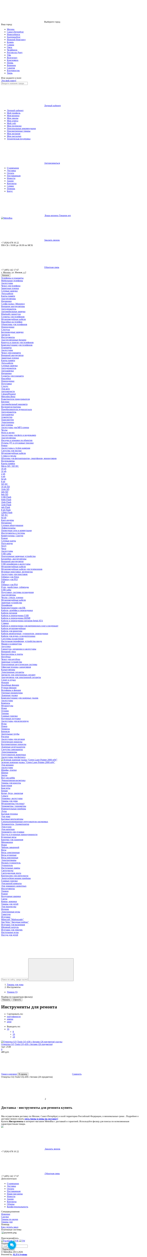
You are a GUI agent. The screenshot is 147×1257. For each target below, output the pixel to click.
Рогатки (5, 736)
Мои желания (13, 133)
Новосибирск (13, 34)
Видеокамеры (8, 461)
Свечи (4, 899)
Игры (4, 723)
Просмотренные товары (18, 131)
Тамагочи (6, 914)
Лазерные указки (9, 695)
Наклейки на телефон (11, 322)
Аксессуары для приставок (14, 574)
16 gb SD (5, 486)
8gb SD (4, 494)
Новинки (5, 1214)
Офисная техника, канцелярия (16, 667)
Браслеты (5, 788)
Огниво (5, 711)
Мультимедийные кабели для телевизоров (21, 569)
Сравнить (77, 1074)
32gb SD (5, 489)
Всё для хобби (8, 778)
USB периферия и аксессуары (15, 564)
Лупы (4, 811)
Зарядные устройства (11, 602)
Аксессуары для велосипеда (15, 721)
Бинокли (5, 731)
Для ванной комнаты (11, 883)
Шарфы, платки (9, 770)
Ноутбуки (6, 656)
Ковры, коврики (9, 901)
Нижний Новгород (16, 39)
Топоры (5, 713)
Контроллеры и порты (12, 654)
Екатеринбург (14, 37)
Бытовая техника (9, 814)
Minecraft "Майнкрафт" (12, 919)
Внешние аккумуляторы (13, 306)
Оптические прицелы (11, 741)
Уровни (5, 891)
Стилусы (5, 329)
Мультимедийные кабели (13, 319)
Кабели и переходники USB (15, 615)
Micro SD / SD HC (10, 466)
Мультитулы (7, 705)
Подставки (6, 383)
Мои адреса (12, 121)
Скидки (5, 1216)
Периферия (6, 605)
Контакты (12, 183)
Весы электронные (10, 852)
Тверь (9, 73)
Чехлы (4, 430)
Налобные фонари (10, 685)
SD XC (4, 515)
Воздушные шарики (11, 896)
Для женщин (7, 765)
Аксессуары (7, 283)
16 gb (3, 468)
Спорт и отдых (8, 680)
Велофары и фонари (11, 690)
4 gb (3, 476)
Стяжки (5, 623)
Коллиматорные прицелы (13, 744)
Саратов (11, 68)
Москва (10, 29)
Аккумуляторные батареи (13, 340)
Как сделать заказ (9, 1227)
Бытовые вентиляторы (12, 819)
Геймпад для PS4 (9, 584)
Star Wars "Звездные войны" (15, 922)
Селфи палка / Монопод (13, 304)
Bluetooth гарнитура (11, 314)
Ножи (4, 708)
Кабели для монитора (11, 631)
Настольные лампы (10, 868)
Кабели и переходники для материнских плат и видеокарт (29, 626)
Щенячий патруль (10, 927)
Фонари (5, 682)
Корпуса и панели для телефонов (17, 342)
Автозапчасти (8, 391)
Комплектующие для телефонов (16, 345)
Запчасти (5, 334)
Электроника (7, 422)
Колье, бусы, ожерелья (12, 793)
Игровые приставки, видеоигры (17, 571)
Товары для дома (9, 801)
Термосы (5, 729)
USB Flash (6, 497)
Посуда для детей (9, 935)
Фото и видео (7, 432)
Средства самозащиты (12, 749)
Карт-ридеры (7, 520)
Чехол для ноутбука (10, 659)
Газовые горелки (9, 716)
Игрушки (5, 917)
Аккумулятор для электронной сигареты (21, 677)
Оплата (10, 173)
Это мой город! (8, 80)
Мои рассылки (14, 136)
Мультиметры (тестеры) (12, 803)
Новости (11, 178)
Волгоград (12, 57)
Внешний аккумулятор (12, 355)
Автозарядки (7, 371)
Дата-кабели (7, 293)
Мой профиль (13, 113)
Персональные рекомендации (21, 128)
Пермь (10, 63)
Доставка (11, 170)
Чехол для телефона (10, 286)
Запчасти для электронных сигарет (18, 675)
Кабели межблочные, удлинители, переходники (24, 633)
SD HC (4, 484)
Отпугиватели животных (13, 754)
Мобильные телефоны (12, 280)
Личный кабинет (15, 110)
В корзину (23, 1074)
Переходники (7, 327)
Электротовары (8, 860)
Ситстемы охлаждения (12, 638)
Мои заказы (12, 118)
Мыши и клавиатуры (11, 644)
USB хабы (6, 553)
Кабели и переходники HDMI (15, 618)
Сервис (10, 186)
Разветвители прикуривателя (15, 399)
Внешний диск (8, 651)
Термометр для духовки (12, 832)
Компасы (5, 703)
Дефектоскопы (8, 528)
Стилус (4, 386)
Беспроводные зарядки (12, 332)
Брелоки (5, 401)
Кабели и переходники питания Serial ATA (22, 620)
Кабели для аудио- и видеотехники (18, 636)
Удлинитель (7, 865)
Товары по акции (9, 1219)
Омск (9, 47)
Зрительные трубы (10, 734)
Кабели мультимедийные (13, 628)
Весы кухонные (9, 855)
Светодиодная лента (11, 873)
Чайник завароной (10, 847)
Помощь (11, 188)
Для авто (5, 389)
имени (10, 1019)
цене (9, 1021)
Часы (3, 548)
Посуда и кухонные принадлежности (19, 834)
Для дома (5, 816)
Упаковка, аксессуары (12, 798)
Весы (3, 850)
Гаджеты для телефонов (13, 316)
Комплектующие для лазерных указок (19, 698)
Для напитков (8, 829)
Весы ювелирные (9, 857)
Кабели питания (9, 613)
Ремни (4, 445)
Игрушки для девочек (12, 930)
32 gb (3, 471)
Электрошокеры (9, 752)
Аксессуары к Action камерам (15, 448)
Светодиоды (7, 870)
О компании (13, 168)
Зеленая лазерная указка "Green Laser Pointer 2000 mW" (28, 762)
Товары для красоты (11, 783)
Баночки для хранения (12, 839)
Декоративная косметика (13, 780)
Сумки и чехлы (8, 456)
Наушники (6, 301)
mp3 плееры (7, 425)
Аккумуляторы (8, 298)
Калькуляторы (8, 669)
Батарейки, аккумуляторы (13, 559)
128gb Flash (6, 512)
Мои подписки (14, 126)
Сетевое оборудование (12, 525)
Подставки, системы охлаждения (17, 592)
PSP (3, 582)
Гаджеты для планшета (12, 376)
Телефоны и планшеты (12, 278)
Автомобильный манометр (14, 404)
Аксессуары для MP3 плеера (15, 427)
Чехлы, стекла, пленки (12, 597)
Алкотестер (6, 417)
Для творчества (8, 906)
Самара (10, 45)
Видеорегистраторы (11, 407)
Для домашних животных (13, 886)
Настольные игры (10, 932)
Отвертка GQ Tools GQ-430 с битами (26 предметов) (27, 1044)
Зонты (4, 775)
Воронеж (11, 65)
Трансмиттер (7, 419)
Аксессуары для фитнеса (13, 757)
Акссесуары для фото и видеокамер (18, 435)
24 (14, 1037)
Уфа (9, 55)
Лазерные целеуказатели (13, 747)
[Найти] (51, 969)
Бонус (10, 191)
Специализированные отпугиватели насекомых (24, 821)
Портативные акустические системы (19, 664)
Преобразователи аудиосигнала (16, 409)
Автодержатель (8, 309)
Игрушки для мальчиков (13, 924)
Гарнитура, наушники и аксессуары (18, 649)
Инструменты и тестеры (13, 533)
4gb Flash (5, 507)
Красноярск (12, 60)
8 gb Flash (6, 510)
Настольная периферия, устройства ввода (21, 641)
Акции (10, 181)
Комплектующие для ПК (13, 608)
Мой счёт (11, 123)
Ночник (5, 909)
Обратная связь (51, 267)
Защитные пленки (10, 288)
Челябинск (12, 50)
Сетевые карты (8, 541)
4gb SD (4, 492)
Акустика (6, 646)
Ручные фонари (9, 687)
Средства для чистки (11, 450)
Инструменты (8, 337)
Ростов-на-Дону (15, 52)
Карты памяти (8, 296)
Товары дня (6, 1222)
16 (8, 1029)
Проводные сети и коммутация (16, 530)
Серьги (4, 796)
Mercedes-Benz (8, 396)
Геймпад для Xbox (10, 577)
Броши (4, 790)
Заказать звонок (52, 240)
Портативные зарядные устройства (18, 556)
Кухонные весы (8, 837)
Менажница (7, 842)
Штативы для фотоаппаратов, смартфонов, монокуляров (29, 458)
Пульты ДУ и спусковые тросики (17, 443)
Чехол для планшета (11, 352)
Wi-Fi (3, 546)
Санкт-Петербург (15, 32)
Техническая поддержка (18, 139)
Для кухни (6, 827)
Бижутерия (6, 785)
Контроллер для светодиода (14, 875)
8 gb (3, 481)
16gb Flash (6, 502)
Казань (10, 42)
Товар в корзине (9, 1074)
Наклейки (6, 378)
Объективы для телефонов (14, 324)
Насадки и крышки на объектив (16, 440)
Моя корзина (13, 115)
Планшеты (6, 347)
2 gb (3, 474)
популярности (14, 1016)
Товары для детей (9, 904)
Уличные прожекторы (12, 693)
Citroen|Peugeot (8, 394)
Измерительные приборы (13, 808)
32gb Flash (6, 504)
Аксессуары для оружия (13, 739)
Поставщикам (14, 175)
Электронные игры (10, 912)
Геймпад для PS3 (9, 579)
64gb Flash (6, 499)
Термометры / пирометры (13, 806)
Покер (4, 726)
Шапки (4, 772)
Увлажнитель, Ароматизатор (15, 824)
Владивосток (13, 70)
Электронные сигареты (12, 672)
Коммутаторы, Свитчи (12, 535)
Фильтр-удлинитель (11, 863)
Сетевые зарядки (9, 291)
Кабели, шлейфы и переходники (17, 610)
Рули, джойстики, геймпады (15, 587)
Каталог (5, 275)
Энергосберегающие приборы (16, 878)
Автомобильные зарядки (13, 311)
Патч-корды (7, 543)
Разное (4, 538)
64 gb (3, 479)
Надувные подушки (11, 718)
